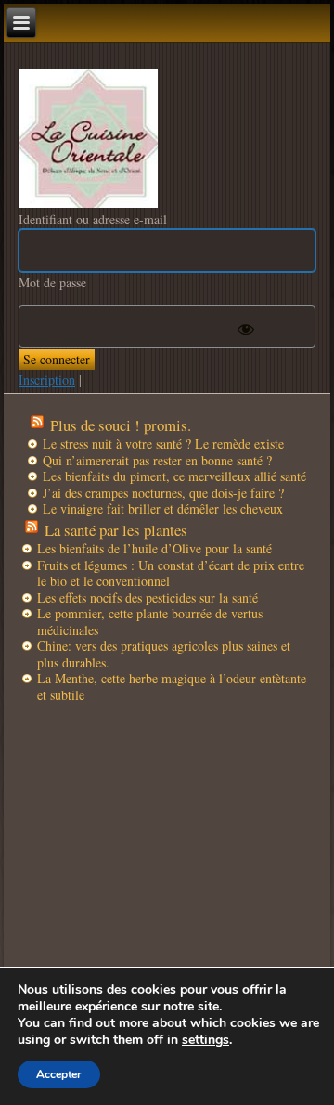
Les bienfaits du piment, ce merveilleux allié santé (174, 476)
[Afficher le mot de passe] (246, 329)
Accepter (59, 1074)
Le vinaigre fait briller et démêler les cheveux (163, 508)
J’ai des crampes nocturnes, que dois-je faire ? (163, 493)
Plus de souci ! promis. (120, 425)
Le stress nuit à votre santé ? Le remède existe (163, 443)
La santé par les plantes (116, 529)
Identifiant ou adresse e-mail (93, 219)
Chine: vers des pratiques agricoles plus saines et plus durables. (163, 654)
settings (205, 1040)
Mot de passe (52, 282)
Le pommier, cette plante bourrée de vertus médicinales (150, 621)
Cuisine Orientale (88, 138)
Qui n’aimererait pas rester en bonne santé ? (157, 460)
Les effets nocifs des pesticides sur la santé (147, 597)
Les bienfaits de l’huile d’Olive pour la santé (154, 548)
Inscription (47, 379)
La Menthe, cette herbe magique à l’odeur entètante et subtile (171, 686)
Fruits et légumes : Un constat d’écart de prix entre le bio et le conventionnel (170, 573)
